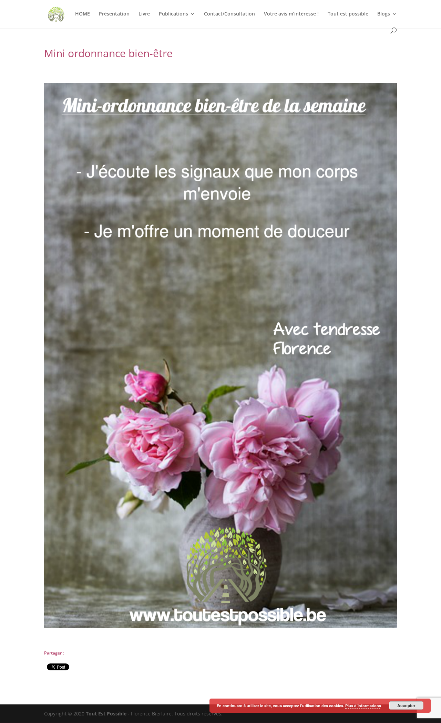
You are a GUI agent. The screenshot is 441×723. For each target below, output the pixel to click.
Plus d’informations (363, 705)
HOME (82, 14)
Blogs (383, 14)
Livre (144, 14)
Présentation (114, 14)
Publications (173, 14)
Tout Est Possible (106, 713)
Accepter (406, 705)
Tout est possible (348, 14)
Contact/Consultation (229, 14)
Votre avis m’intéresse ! (291, 14)
